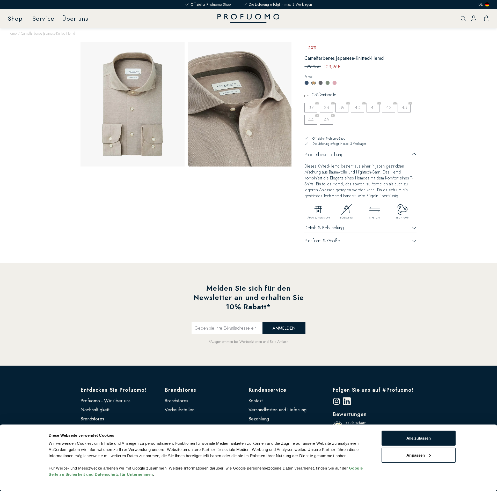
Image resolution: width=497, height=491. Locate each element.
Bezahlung (258, 419)
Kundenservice (267, 390)
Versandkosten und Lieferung (277, 409)
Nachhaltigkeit (95, 409)
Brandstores (92, 419)
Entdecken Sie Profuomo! (114, 390)
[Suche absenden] (463, 18)
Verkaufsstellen (179, 409)
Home (12, 33)
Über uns (75, 18)
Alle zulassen (418, 438)
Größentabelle (323, 95)
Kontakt (255, 400)
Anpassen (415, 455)
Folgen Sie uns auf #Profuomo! (373, 390)
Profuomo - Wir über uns (105, 400)
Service (43, 18)
